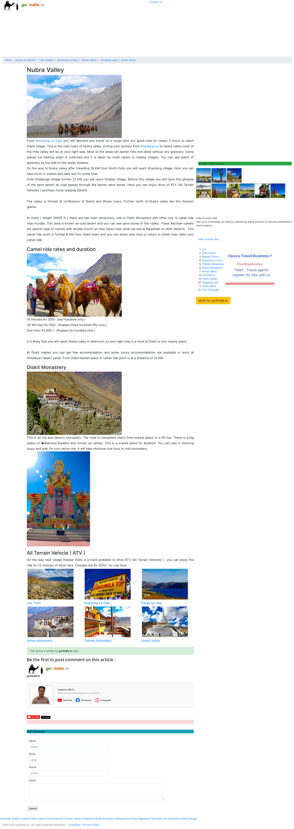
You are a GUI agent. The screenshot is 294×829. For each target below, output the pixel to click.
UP (164, 818)
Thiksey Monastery (97, 640)
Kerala (98, 818)
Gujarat (41, 818)
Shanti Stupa (150, 640)
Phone (32, 767)
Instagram (105, 700)
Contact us (155, 1)
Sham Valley (209, 286)
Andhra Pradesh (21, 818)
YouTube (67, 700)
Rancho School (210, 256)
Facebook (86, 700)
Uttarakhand (174, 818)
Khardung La (149, 146)
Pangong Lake (151, 603)
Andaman (5, 818)
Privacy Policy (91, 824)
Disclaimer (75, 824)
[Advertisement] (147, 33)
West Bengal (189, 818)
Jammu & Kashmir (84, 818)
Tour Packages (210, 289)
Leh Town (34, 603)
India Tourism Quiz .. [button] (209, 239)
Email (32, 754)
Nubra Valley (209, 271)
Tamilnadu (156, 818)
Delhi (34, 818)
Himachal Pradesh (62, 818)
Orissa (134, 818)
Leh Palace (208, 275)
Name (32, 740)
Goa (49, 818)
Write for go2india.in (213, 300)
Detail (32, 780)
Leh (204, 249)
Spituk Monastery (39, 640)
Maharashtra (122, 818)
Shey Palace (209, 252)
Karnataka (109, 818)
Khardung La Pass (49, 141)
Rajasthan (144, 818)
